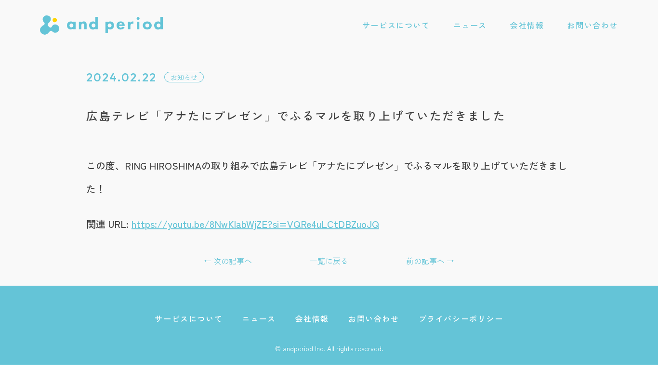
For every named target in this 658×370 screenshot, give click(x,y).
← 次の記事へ (228, 260)
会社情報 (527, 25)
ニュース (470, 25)
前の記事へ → (430, 260)
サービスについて (396, 25)
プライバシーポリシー (461, 318)
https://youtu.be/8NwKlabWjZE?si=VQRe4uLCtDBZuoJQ (255, 224)
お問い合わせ (592, 25)
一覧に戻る (329, 260)
